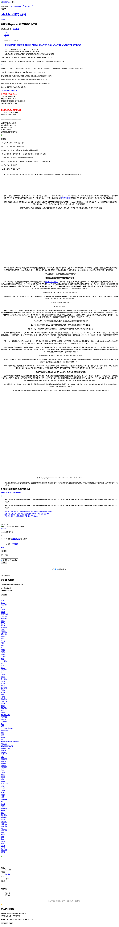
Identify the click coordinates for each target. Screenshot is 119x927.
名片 (5, 37)
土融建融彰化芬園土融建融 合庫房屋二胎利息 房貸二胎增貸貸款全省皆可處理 (42, 45)
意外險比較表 (5, 715)
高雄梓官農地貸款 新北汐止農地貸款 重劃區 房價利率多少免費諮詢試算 (28, 511)
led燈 (2, 786)
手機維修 (4, 817)
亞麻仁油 (4, 701)
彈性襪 (3, 795)
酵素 (2, 710)
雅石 (2, 724)
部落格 (6, 35)
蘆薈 (2, 832)
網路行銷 (4, 826)
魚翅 (2, 659)
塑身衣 (3, 846)
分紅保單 (4, 717)
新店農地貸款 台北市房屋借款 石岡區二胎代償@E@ (21, 516)
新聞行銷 (4, 830)
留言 (18, 539)
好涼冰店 (4, 616)
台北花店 (4, 766)
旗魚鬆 (3, 636)
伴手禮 (3, 641)
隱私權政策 (70, 901)
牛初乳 (3, 706)
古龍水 (3, 841)
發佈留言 (3, 562)
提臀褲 (3, 852)
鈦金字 (3, 790)
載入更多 (3, 551)
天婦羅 (3, 650)
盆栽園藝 (4, 721)
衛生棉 (3, 819)
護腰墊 (3, 737)
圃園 (2, 843)
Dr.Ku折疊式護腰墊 (7, 728)
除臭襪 (3, 609)
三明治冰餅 (4, 614)
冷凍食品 (4, 656)
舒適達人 (4, 824)
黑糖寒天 (4, 744)
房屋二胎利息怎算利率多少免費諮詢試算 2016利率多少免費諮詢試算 (26, 514)
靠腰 (2, 733)
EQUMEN (4, 850)
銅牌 (2, 779)
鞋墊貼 (3, 630)
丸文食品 (4, 632)
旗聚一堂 (4, 634)
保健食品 (4, 699)
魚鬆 (2, 643)
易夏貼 (3, 621)
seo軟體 (3, 750)
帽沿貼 (3, 603)
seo (2, 828)
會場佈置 (4, 763)
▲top (2, 547)
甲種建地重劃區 (66, 198)
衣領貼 (3, 600)
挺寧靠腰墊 (4, 730)
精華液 (3, 834)
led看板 (3, 792)
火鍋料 (3, 652)
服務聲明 (77, 901)
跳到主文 (4, 19)
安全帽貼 (4, 618)
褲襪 (2, 797)
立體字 (3, 777)
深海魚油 (4, 708)
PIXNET (46, 901)
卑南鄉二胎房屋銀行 (51, 282)
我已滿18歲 (4, 923)
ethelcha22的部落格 (13, 14)
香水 (2, 839)
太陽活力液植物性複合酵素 (10, 742)
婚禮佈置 (4, 761)
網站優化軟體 (5, 748)
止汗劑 (3, 625)
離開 (10, 923)
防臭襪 (3, 612)
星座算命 (15, 544)
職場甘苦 (16, 29)
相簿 (5, 32)
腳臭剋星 (4, 605)
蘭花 (2, 726)
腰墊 (2, 735)
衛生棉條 (4, 822)
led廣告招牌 (4, 784)
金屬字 (3, 781)
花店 (2, 757)
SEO (2, 755)
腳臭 (2, 607)
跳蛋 (2, 813)
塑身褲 (3, 848)
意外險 (3, 712)
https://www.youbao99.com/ (9, 90)
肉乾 (2, 645)
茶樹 (2, 837)
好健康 (3, 697)
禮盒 (2, 639)
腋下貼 (3, 623)
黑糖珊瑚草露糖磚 (7, 746)
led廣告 (3, 788)
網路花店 (4, 759)
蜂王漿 (3, 703)
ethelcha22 (4, 528)
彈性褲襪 (4, 799)
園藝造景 (4, 719)
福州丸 (3, 654)
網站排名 (4, 753)
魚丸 (2, 647)
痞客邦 (14, 539)
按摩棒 (3, 810)
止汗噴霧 (4, 627)
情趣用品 (4, 808)
